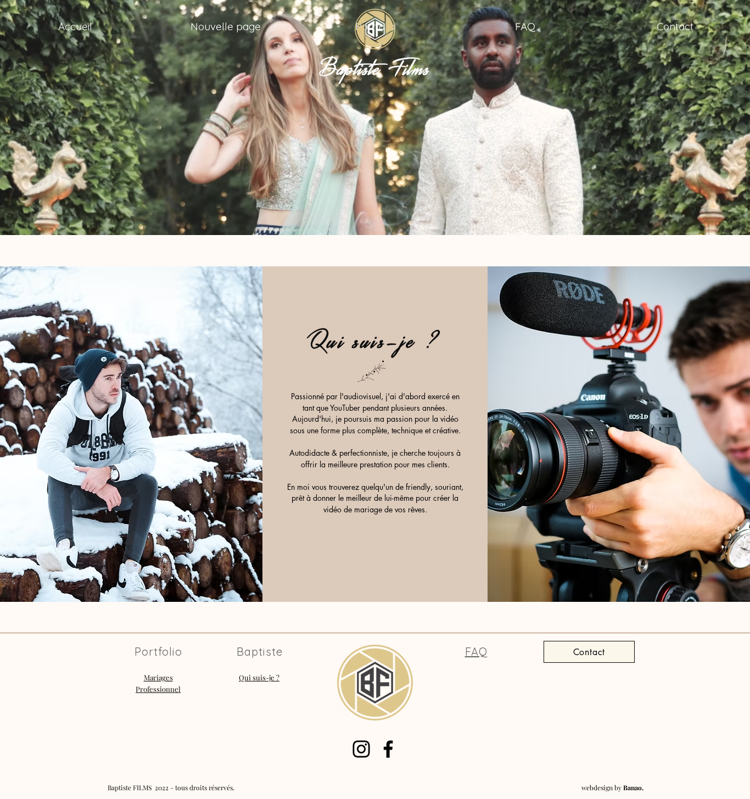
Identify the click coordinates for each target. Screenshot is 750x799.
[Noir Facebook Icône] (388, 749)
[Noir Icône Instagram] (361, 749)
